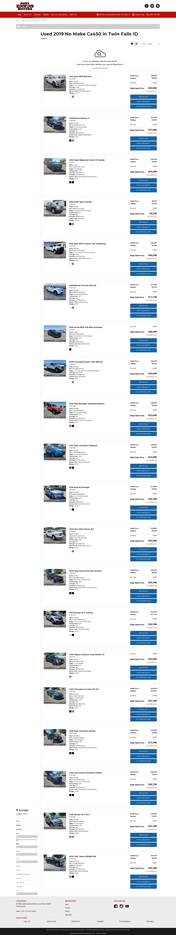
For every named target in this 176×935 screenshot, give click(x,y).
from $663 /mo (151, 704)
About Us (73, 15)
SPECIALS (150, 921)
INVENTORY (76, 921)
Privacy (98, 933)
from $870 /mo (151, 335)
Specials (37, 15)
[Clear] (25, 814)
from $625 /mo (151, 586)
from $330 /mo (151, 662)
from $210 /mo (151, 133)
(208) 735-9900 (26, 911)
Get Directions (21, 906)
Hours (34, 911)
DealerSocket (96, 929)
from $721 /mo (151, 259)
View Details (143, 97)
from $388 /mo (151, 460)
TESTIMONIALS (124, 921)
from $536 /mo (151, 788)
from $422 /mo (151, 377)
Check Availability (143, 102)
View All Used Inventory (100, 68)
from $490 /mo (151, 502)
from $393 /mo (151, 830)
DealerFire (82, 929)
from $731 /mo (151, 91)
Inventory (28, 15)
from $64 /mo (152, 217)
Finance (46, 15)
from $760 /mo (151, 871)
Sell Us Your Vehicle (59, 15)
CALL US (27, 921)
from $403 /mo (151, 419)
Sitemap (104, 933)
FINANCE (100, 921)
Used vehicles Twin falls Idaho (31, 21)
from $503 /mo (151, 544)
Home (19, 15)
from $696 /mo (151, 175)
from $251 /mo (151, 746)
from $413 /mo (151, 628)
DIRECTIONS (51, 921)
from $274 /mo (151, 300)
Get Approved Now (143, 106)
